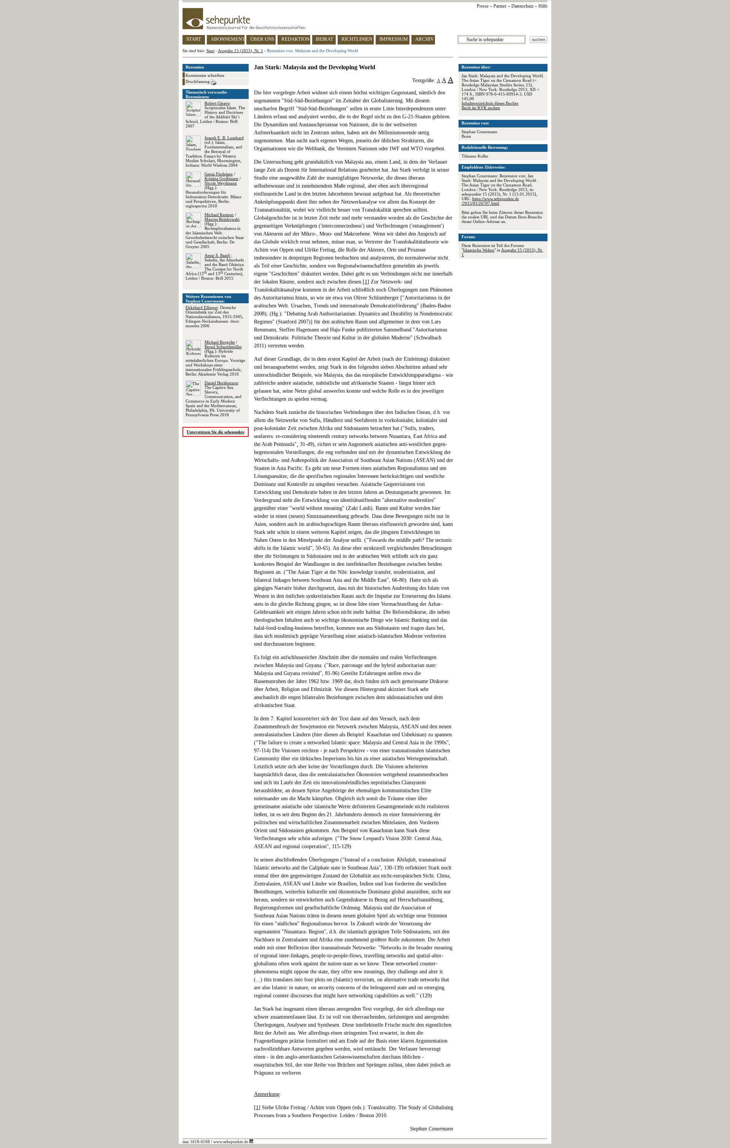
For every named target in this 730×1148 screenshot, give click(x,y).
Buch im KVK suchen (481, 107)
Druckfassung (198, 81)
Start (210, 50)
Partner (500, 6)
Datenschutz (522, 6)
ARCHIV (424, 39)
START (193, 39)
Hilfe (543, 6)
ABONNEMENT (227, 39)
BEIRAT (324, 39)
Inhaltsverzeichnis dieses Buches (490, 103)
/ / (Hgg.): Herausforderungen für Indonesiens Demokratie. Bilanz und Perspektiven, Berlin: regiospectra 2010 (213, 190)
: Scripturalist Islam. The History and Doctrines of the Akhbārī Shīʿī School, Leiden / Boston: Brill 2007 (215, 114)
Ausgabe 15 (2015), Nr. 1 (240, 50)
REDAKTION (295, 39)
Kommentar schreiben (205, 75)
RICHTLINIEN (356, 39)
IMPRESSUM (393, 39)
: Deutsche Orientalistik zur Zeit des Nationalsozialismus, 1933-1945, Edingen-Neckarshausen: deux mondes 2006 (214, 316)
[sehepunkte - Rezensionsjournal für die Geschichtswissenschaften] (365, 18)
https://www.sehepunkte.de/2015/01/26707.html (490, 200)
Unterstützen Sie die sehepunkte (215, 432)
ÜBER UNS (262, 39)
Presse (483, 6)
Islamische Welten (478, 250)
